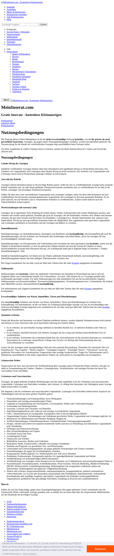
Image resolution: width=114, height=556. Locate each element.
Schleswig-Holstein (20, 89)
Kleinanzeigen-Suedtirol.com (19, 524)
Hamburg (16, 66)
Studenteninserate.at (15, 521)
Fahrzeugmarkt (13, 34)
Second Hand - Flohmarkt (18, 32)
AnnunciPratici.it (14, 536)
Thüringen (16, 91)
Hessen (15, 69)
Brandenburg (18, 61)
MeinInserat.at (13, 529)
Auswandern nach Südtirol (18, 534)
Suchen (43, 24)
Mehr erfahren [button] (30, 554)
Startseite (11, 7)
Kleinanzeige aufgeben (17, 14)
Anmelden (11, 9)
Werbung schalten (14, 514)
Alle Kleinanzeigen (15, 17)
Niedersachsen (18, 74)
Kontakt (75, 263)
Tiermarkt (11, 42)
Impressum (11, 516)
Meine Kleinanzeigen (16, 12)
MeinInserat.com (14, 531)
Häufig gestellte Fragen (17, 509)
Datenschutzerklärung (16, 506)
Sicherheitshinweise (15, 511)
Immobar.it (11, 541)
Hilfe (9, 19)
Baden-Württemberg (21, 54)
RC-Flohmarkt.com (15, 526)
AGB (9, 501)
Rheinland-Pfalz (19, 79)
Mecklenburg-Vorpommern (24, 71)
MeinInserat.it (13, 539)
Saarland (16, 81)
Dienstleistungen (14, 44)
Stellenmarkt (12, 37)
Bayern (15, 56)
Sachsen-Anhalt (19, 86)
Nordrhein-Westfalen (21, 76)
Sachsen (15, 84)
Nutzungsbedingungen (17, 504)
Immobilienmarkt (14, 39)
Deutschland (12, 51)
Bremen (15, 64)
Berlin (15, 59)
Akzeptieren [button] (100, 549)
